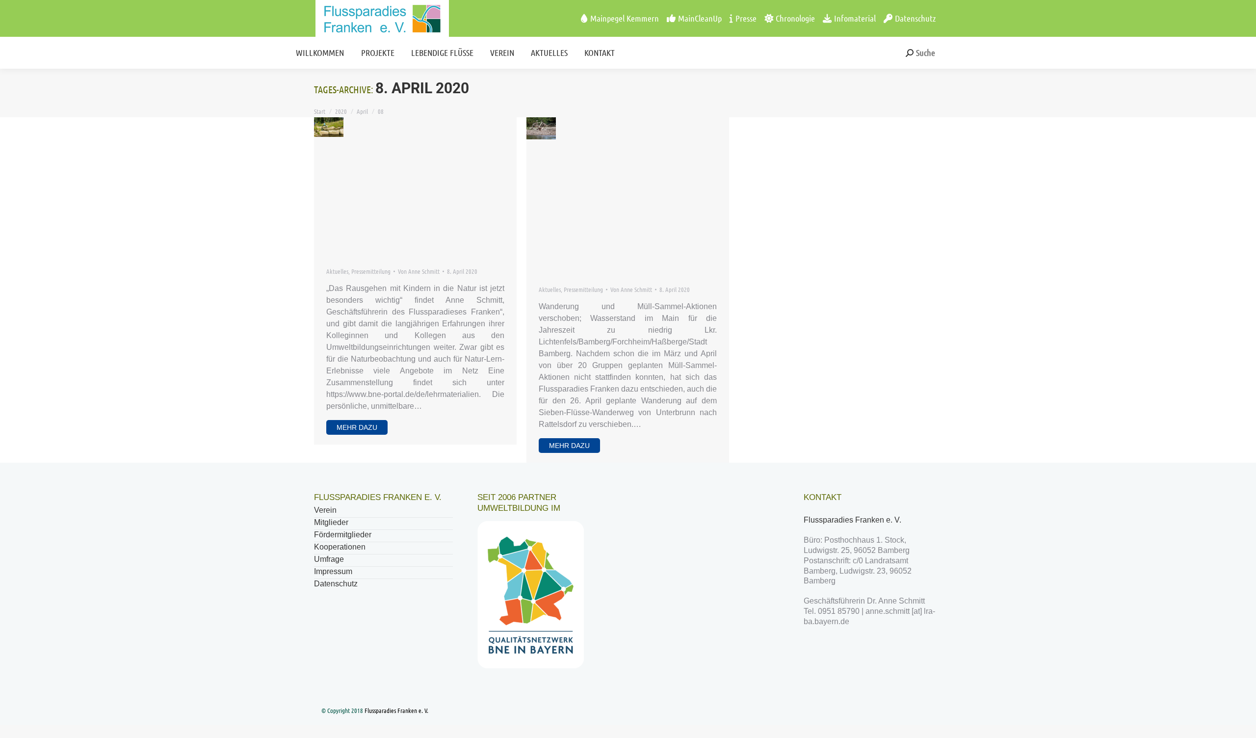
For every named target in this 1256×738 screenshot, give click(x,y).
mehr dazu (357, 427)
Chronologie (795, 18)
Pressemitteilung (371, 271)
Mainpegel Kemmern (624, 18)
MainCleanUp (700, 18)
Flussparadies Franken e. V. (853, 520)
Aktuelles (337, 271)
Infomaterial (855, 18)
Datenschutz (915, 18)
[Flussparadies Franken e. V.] (363, 18)
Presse (746, 18)
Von (419, 271)
